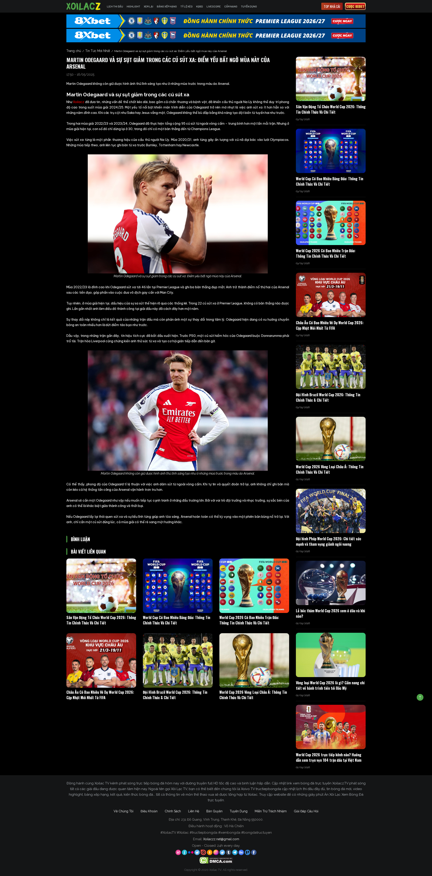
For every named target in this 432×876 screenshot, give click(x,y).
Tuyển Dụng (249, 6)
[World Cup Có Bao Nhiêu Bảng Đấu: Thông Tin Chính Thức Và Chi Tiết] (178, 585)
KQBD (199, 6)
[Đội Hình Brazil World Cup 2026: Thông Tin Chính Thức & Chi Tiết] (178, 660)
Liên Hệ (193, 811)
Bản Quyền (214, 811)
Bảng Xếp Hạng (167, 6)
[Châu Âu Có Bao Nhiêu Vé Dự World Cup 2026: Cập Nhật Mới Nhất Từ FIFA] (101, 660)
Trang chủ (73, 51)
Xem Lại (148, 6)
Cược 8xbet (355, 6)
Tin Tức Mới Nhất (97, 51)
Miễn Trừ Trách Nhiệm (271, 811)
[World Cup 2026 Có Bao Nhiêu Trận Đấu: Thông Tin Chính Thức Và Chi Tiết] (254, 585)
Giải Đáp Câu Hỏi (306, 811)
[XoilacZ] (83, 6)
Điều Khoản (149, 811)
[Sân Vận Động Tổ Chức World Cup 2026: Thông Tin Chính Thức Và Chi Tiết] (101, 585)
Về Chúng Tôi (123, 811)
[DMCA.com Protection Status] (216, 860)
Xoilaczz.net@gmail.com (221, 839)
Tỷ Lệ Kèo (186, 6)
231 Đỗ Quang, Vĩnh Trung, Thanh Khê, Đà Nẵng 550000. (222, 819)
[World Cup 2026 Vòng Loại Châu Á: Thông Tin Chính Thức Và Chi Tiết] (254, 660)
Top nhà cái (332, 6)
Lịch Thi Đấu (115, 6)
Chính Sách (173, 811)
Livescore (214, 6)
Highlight (133, 6)
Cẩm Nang (230, 6)
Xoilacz (78, 102)
